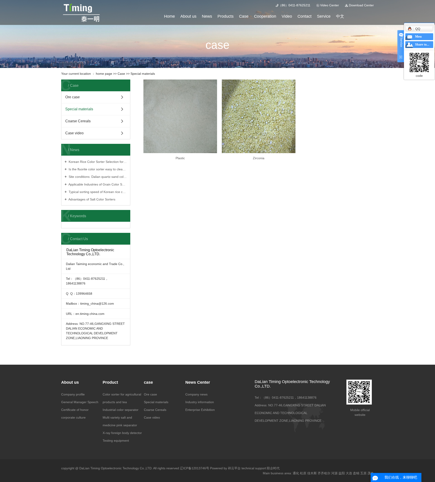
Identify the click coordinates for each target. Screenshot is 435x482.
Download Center (361, 5)
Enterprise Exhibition (200, 410)
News (207, 16)
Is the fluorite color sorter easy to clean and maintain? (97, 169)
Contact (304, 16)
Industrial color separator (120, 410)
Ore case (72, 97)
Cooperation (265, 16)
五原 (363, 473)
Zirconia (258, 158)
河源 (334, 473)
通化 (296, 473)
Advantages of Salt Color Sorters (91, 199)
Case (244, 16)
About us (188, 16)
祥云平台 (234, 468)
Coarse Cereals (78, 121)
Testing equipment (116, 440)
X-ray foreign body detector (122, 433)
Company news (196, 394)
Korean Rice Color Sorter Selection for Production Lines (97, 162)
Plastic (180, 158)
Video (287, 16)
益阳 (341, 473)
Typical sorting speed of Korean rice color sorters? (97, 192)
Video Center (329, 5)
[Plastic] (180, 116)
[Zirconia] (258, 116)
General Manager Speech (79, 402)
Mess (418, 36)
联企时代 (273, 468)
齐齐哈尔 (324, 473)
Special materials (142, 73)
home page (104, 73)
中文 (340, 16)
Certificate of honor (75, 410)
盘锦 (356, 473)
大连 (349, 473)
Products (226, 16)
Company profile (73, 394)
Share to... (422, 44)
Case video (74, 133)
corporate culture (73, 417)
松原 (303, 473)
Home (169, 16)
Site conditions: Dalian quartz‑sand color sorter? (97, 176)
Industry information (199, 402)
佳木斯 (312, 473)
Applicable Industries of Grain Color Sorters (97, 184)
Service (324, 16)
